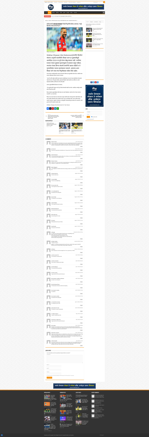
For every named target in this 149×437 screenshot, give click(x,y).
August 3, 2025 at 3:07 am (79, 173)
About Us (55, 2)
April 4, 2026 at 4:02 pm (79, 260)
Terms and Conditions (72, 2)
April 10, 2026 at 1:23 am (79, 290)
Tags (100, 21)
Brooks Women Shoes (55, 284)
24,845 (50, 422)
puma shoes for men (55, 307)
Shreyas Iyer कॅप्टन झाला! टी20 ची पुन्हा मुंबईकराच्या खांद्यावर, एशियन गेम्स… (64, 130)
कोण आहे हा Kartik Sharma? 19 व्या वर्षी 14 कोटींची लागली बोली (85, 423)
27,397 (51, 415)
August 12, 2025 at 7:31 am (79, 226)
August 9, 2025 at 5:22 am (79, 214)
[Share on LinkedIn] (55, 108)
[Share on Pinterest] (53, 108)
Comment (49, 354)
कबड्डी (67, 12)
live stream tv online (55, 290)
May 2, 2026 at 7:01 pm (79, 319)
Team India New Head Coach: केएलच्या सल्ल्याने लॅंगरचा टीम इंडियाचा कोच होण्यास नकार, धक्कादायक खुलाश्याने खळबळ (53, 116)
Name (48, 364)
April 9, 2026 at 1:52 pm (79, 278)
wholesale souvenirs (55, 332)
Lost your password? (90, 119)
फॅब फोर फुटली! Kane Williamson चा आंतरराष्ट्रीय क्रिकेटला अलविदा (51, 124)
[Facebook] (93, 2)
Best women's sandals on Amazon (57, 278)
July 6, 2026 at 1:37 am (79, 340)
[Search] (104, 2)
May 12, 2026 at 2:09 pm (79, 325)
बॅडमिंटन (57, 12)
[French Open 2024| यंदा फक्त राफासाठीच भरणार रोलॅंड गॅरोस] (47, 404)
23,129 (51, 430)
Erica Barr (53, 220)
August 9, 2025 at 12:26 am (79, 202)
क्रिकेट (49, 12)
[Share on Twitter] (50, 108)
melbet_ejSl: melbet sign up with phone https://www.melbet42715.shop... (98, 406)
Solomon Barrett (54, 173)
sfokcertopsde (54, 340)
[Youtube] (95, 2)
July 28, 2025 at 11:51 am (79, 167)
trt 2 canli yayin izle (55, 191)
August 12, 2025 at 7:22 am (79, 220)
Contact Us (78, 2)
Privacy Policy (60, 2)
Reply (81, 146)
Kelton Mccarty (54, 214)
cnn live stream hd (54, 260)
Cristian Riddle (54, 179)
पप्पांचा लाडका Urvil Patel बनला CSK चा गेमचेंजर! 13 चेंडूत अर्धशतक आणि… (97, 39)
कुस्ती (64, 12)
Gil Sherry (53, 249)
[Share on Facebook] (48, 108)
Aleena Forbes (54, 141)
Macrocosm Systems (70, 435)
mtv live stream (54, 272)
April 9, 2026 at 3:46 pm (79, 284)
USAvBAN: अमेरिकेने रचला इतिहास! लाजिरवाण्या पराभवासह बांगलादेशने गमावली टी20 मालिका (76, 116)
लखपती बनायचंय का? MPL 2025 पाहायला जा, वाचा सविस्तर (69, 412)
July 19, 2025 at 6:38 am (79, 141)
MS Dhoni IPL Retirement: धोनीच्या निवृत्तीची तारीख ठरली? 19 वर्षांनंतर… (61, 16)
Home (46, 12)
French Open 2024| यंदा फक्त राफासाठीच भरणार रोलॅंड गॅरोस (53, 404)
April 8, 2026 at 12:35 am (79, 272)
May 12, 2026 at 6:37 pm (79, 332)
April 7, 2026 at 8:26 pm (79, 266)
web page (53, 232)
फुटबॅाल (53, 12)
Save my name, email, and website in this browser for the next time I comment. (61, 375)
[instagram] (97, 2)
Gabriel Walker (54, 202)
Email (48, 368)
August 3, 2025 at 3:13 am (79, 179)
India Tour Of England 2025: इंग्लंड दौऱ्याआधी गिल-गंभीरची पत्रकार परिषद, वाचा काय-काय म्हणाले (66, 425)
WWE (71, 12)
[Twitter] (94, 2)
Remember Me (94, 116)
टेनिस (61, 12)
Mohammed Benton (55, 208)
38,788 (51, 400)
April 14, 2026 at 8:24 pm (79, 307)
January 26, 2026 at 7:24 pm (79, 241)
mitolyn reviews (54, 241)
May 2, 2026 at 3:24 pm (79, 313)
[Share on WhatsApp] (58, 108)
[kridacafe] (49, 7)
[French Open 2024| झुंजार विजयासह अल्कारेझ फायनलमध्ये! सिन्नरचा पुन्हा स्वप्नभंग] (47, 418)
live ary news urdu (54, 185)
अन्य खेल (75, 12)
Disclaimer (65, 2)
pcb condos (53, 325)
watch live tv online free (56, 319)
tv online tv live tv (54, 313)
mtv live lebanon (54, 266)
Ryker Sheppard (54, 167)
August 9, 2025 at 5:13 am (79, 208)
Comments (96, 21)
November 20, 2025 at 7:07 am (78, 232)
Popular (91, 21)
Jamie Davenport (54, 154)
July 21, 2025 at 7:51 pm (79, 154)
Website (48, 371)
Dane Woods (53, 226)
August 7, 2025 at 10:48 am (79, 185)
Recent (87, 21)
